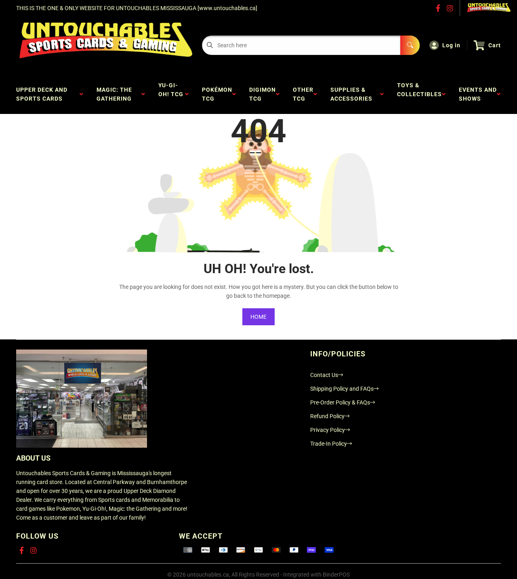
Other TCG (303, 94)
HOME (258, 317)
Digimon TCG (262, 94)
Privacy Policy (327, 430)
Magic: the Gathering (116, 94)
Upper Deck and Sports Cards (41, 94)
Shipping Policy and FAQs (342, 388)
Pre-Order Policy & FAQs (340, 402)
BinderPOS (336, 574)
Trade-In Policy (328, 443)
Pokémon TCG (217, 94)
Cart (494, 45)
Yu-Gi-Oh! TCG (170, 94)
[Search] (410, 45)
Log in (451, 45)
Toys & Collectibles (419, 94)
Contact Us (324, 375)
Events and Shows (478, 94)
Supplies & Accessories (353, 94)
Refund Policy (327, 416)
